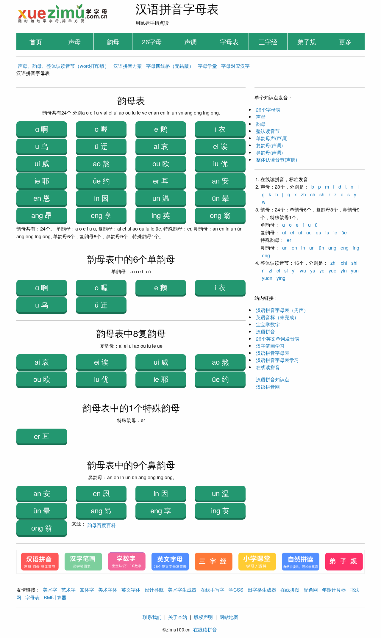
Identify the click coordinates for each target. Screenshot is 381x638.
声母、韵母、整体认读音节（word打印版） (63, 65)
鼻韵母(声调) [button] (269, 152)
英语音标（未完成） (277, 317)
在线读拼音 (268, 367)
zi (270, 270)
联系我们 (152, 617)
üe (344, 232)
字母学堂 (207, 65)
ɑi (284, 232)
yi (294, 270)
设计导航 (154, 589)
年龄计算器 (334, 589)
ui (300, 232)
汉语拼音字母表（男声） (282, 310)
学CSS (236, 589)
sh (321, 194)
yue (332, 270)
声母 (74, 41)
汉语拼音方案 (127, 65)
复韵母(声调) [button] (269, 145)
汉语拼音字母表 (272, 352)
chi (344, 262)
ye (321, 270)
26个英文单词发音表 (277, 338)
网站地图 (228, 617)
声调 (190, 41)
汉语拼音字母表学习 (277, 360)
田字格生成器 (262, 589)
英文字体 (130, 589)
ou (318, 232)
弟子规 (306, 41)
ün (321, 247)
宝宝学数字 (268, 324)
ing (356, 247)
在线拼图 (289, 589)
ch (312, 194)
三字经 (268, 41)
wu (303, 270)
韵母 (113, 41)
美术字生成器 (182, 589)
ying (281, 278)
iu (327, 232)
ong (266, 255)
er (289, 239)
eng (345, 247)
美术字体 (107, 589)
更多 (345, 41)
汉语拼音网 (268, 386)
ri (263, 270)
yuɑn (267, 278)
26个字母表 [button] (268, 109)
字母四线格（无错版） (170, 65)
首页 (35, 41)
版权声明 (203, 617)
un (312, 247)
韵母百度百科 (101, 525)
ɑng (332, 247)
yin (344, 270)
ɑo (309, 232)
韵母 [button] (261, 123)
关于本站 (177, 617)
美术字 (50, 589)
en (294, 247)
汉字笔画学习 (270, 345)
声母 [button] (261, 116)
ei (292, 232)
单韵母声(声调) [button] (272, 138)
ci (278, 270)
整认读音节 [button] (268, 131)
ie (335, 232)
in (303, 247)
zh (303, 194)
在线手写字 (212, 589)
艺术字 (68, 589)
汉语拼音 (265, 331)
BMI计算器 (55, 597)
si (286, 270)
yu (312, 270)
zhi (333, 262)
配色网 (311, 589)
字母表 (229, 41)
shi (354, 262)
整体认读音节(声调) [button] (276, 159)
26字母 (152, 41)
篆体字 (87, 589)
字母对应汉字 (235, 65)
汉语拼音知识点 (272, 379)
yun (355, 270)
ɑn (285, 247)
